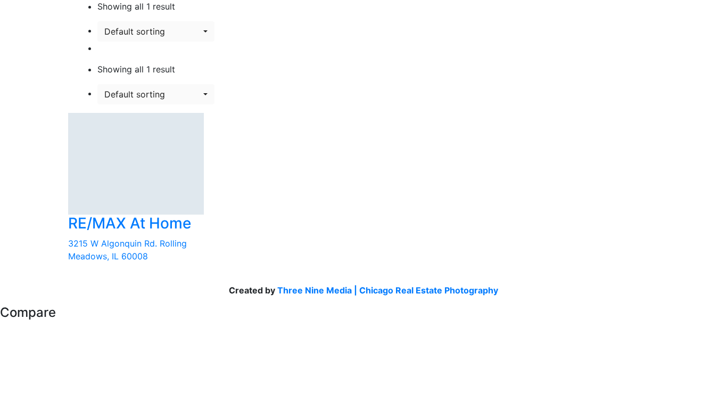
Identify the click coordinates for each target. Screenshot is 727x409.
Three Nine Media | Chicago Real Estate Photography (387, 290)
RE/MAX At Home (129, 223)
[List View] (100, 48)
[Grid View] (109, 48)
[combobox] (155, 31)
